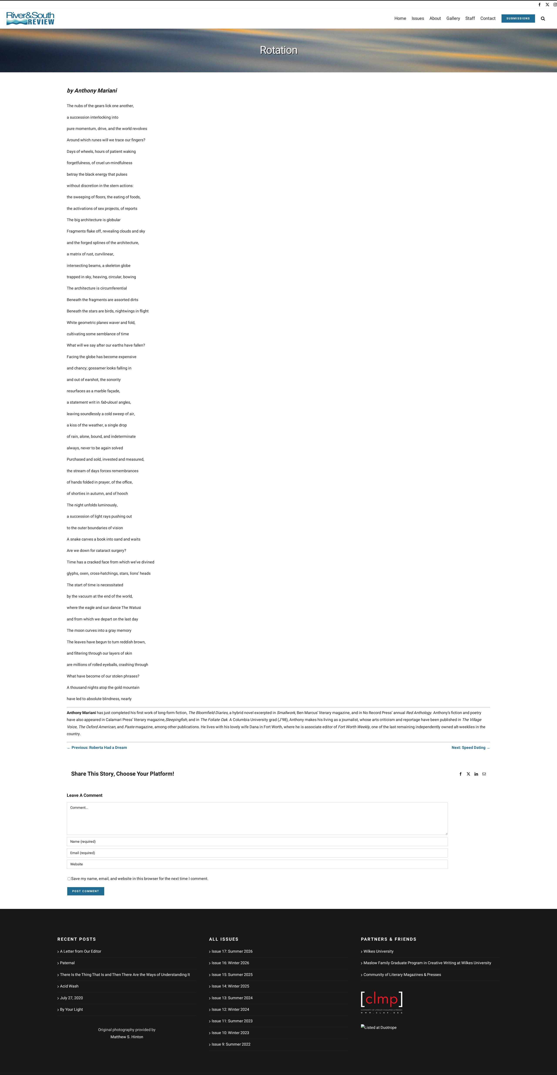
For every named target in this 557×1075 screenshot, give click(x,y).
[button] (543, 18)
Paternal (67, 963)
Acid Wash (69, 986)
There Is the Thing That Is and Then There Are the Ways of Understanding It (125, 975)
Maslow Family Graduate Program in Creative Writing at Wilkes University (427, 963)
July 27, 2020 (71, 998)
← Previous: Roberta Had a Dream (97, 748)
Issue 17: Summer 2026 (232, 951)
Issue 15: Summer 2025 (232, 975)
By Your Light (71, 1010)
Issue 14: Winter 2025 (230, 986)
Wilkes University (379, 951)
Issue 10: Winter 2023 (230, 1033)
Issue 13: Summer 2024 (232, 998)
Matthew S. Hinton (127, 1037)
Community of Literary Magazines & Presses (402, 975)
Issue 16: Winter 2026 (230, 963)
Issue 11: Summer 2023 (232, 1021)
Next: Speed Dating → (471, 748)
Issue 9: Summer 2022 (231, 1044)
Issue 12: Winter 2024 (230, 1010)
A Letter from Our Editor (80, 951)
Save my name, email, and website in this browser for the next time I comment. (139, 879)
